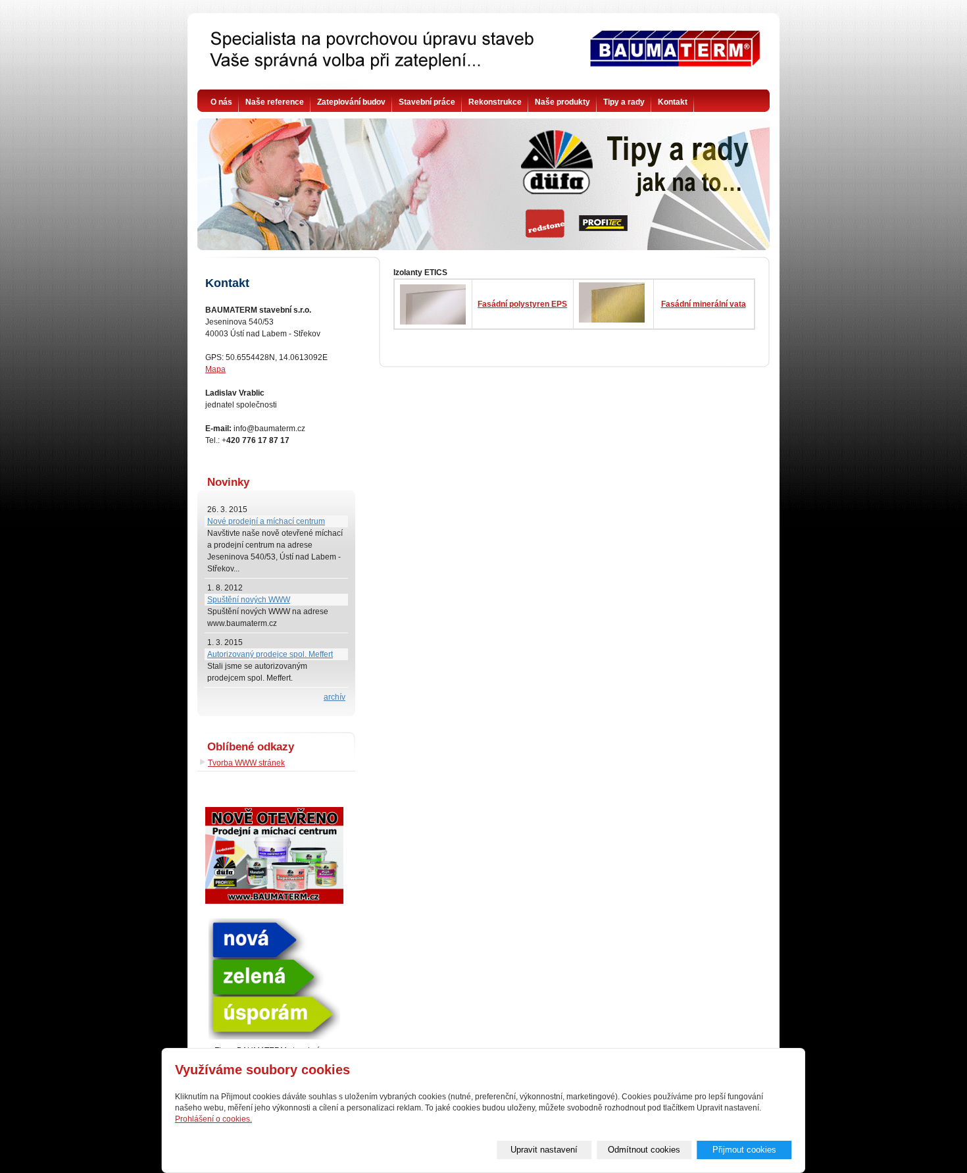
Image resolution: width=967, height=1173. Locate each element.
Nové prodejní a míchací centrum (266, 521)
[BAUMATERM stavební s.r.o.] (483, 56)
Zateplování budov (351, 102)
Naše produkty (562, 102)
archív (334, 697)
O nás (221, 102)
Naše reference (274, 102)
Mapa (215, 369)
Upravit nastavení (544, 1150)
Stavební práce (427, 102)
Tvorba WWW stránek (246, 763)
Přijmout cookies (744, 1150)
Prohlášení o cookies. (213, 1119)
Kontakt (672, 102)
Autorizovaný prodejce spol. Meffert (270, 654)
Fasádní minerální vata (703, 304)
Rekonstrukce (495, 102)
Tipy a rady (624, 102)
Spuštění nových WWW (248, 599)
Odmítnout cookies (644, 1150)
